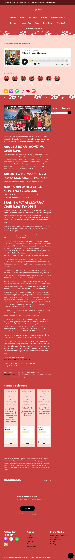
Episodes (33, 17)
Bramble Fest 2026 (34, 28)
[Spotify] (17, 92)
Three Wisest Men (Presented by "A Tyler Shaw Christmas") (44, 411)
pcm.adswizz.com (10, 375)
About (22, 17)
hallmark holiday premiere (34, 464)
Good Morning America (58, 535)
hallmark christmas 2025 (11, 404)
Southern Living (55, 540)
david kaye (27, 467)
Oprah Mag (54, 537)
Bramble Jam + (58, 17)
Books (13, 23)
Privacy (29, 548)
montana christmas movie (32, 465)
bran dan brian (15, 462)
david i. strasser (21, 458)
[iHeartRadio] (28, 92)
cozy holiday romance (27, 462)
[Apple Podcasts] (11, 92)
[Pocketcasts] (34, 92)
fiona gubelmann (29, 460)
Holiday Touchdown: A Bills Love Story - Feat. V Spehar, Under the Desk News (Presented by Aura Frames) (11, 414)
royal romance (19, 467)
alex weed (19, 465)
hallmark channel (9, 458)
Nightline (53, 542)
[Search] (47, 28)
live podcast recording (39, 467)
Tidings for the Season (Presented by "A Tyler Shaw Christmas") (27, 412)
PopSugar (53, 544)
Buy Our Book (31, 546)
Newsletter (26, 23)
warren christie (19, 460)
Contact (61, 23)
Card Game (48, 23)
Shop (37, 23)
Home (13, 17)
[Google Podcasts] (11, 540)
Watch (44, 17)
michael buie (39, 462)
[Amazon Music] (22, 92)
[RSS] (6, 92)
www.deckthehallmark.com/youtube (17, 359)
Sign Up (27, 508)
